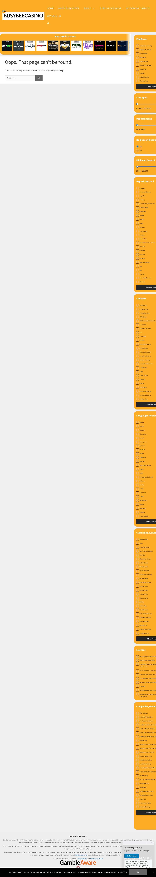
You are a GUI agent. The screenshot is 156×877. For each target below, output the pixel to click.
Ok (137, 872)
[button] (47, 23)
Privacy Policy (82, 858)
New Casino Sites (68, 8)
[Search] (39, 78)
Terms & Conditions (96, 858)
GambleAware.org (81, 855)
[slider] (137, 104)
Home (50, 8)
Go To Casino (132, 856)
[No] (153, 872)
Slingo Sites (54, 15)
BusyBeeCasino (23, 15)
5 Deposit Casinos (110, 8)
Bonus (87, 8)
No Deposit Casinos (138, 8)
